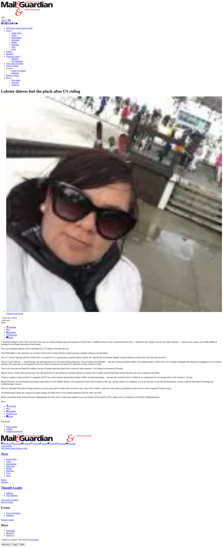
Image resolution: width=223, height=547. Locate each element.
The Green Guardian (9, 500)
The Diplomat (12, 495)
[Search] (9, 21)
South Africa (11, 459)
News (4, 453)
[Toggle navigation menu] (3, 17)
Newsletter (10, 531)
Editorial (9, 493)
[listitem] (6, 444)
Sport (8, 475)
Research (10, 533)
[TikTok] (10, 24)
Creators (8, 446)
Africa (8, 461)
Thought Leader (12, 487)
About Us (10, 535)
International (11, 464)
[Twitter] (12, 24)
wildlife (9, 429)
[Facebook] (2, 24)
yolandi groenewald (14, 431)
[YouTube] (16, 24)
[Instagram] (4, 24)
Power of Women (13, 513)
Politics (4, 480)
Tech (8, 473)
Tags (3, 446)
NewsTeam (33, 540)
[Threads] (8, 24)
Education (10, 466)
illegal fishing (11, 427)
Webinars (10, 515)
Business (4, 482)
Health (9, 468)
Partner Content (7, 520)
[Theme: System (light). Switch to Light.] (4, 21)
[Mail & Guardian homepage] (111, 8)
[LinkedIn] (6, 24)
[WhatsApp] (14, 24)
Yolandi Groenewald (14, 313)
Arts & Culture (7, 502)
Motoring (10, 471)
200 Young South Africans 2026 (14, 448)
